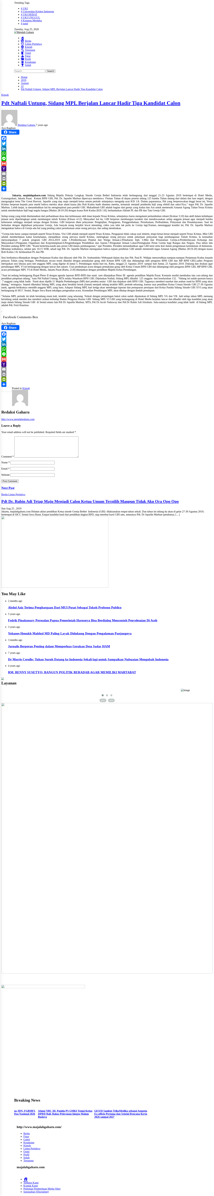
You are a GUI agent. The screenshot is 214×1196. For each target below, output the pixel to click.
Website (5, 474)
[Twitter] (107, 143)
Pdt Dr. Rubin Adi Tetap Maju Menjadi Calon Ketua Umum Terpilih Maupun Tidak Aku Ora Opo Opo (90, 501)
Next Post (7, 488)
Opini (26, 1151)
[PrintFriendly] (107, 183)
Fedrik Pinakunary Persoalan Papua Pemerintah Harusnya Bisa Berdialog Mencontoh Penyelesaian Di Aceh (82, 620)
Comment (7, 456)
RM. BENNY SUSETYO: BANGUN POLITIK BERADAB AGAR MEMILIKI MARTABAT (72, 672)
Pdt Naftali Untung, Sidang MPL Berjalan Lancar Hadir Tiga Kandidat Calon (90, 103)
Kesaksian (28, 1142)
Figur (26, 1136)
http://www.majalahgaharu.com (17, 419)
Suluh (26, 1157)
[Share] (107, 188)
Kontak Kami (30, 1185)
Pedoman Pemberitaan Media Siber (42, 1188)
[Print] (107, 178)
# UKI (24, 8)
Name (5, 462)
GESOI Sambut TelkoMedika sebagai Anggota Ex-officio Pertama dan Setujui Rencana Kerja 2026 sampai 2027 (77, 1113)
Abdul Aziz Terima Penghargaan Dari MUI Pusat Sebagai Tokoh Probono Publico (65, 607)
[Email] (107, 173)
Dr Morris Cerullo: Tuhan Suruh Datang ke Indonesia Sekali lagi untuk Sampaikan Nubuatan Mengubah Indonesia (88, 659)
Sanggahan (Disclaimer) (36, 1191)
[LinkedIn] (107, 148)
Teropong (28, 1160)
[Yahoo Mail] (107, 168)
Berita (4, 494)
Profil (26, 1154)
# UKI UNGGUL (30, 17)
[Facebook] (107, 138)
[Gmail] (107, 163)
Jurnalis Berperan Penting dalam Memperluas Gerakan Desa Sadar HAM (59, 646)
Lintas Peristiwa (16, 494)
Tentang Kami (30, 1182)
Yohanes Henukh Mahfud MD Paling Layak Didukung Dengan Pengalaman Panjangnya (70, 633)
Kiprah (5, 94)
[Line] (107, 158)
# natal (24, 23)
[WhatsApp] (107, 153)
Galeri (26, 1139)
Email (5, 468)
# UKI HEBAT (29, 14)
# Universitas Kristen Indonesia (37, 11)
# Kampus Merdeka (31, 20)
